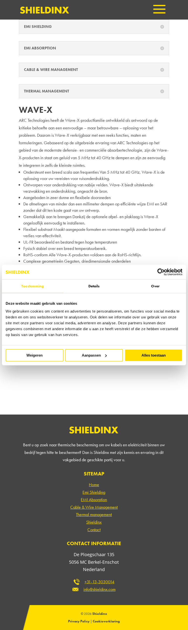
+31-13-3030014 (99, 582)
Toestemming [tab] (32, 286)
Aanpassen (91, 355)
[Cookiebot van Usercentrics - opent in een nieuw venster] (161, 272)
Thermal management (94, 514)
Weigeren (34, 355)
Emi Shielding (93, 492)
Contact (94, 529)
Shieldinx (94, 522)
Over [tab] (155, 286)
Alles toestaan (153, 355)
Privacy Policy (79, 621)
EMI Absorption (94, 499)
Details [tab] (94, 286)
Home (94, 484)
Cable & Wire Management (94, 507)
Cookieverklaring (106, 621)
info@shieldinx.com (99, 589)
